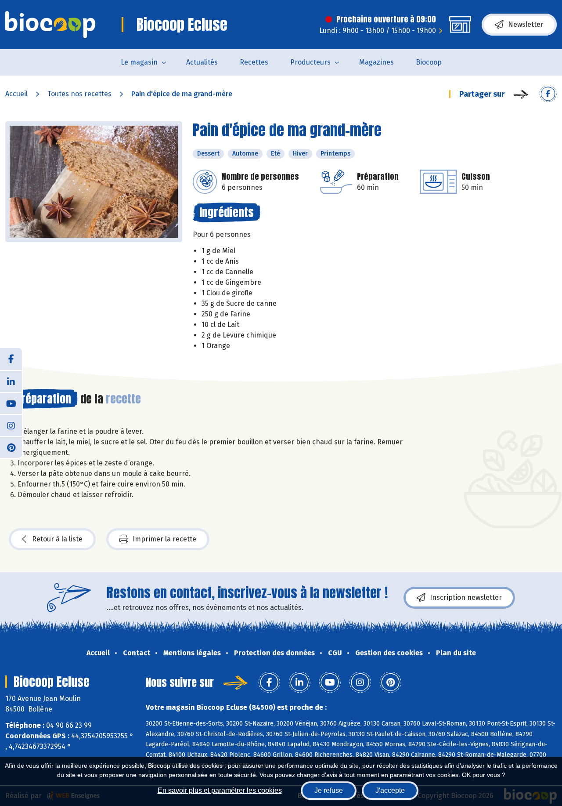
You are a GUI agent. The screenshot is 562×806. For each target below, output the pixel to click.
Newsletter (526, 24)
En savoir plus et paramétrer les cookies (220, 790)
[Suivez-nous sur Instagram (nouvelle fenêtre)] (11, 425)
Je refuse (328, 790)
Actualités (202, 62)
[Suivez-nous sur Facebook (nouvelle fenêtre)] (11, 359)
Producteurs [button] (310, 62)
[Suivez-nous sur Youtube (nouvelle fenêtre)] (11, 403)
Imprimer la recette (164, 539)
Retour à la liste (57, 539)
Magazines (376, 62)
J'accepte (390, 790)
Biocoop (429, 62)
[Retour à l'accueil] (50, 24)
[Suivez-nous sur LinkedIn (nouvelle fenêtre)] (11, 381)
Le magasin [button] (139, 62)
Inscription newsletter (466, 597)
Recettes (254, 62)
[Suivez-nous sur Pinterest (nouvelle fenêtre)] (11, 447)
